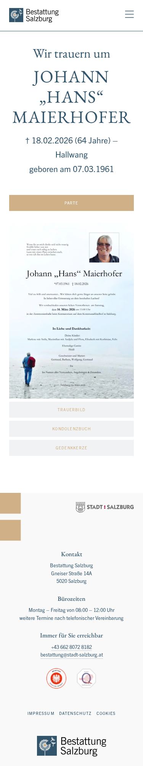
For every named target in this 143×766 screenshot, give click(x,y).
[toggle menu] (129, 14)
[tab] (71, 203)
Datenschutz (75, 713)
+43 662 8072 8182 (71, 647)
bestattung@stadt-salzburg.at (71, 654)
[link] (34, 15)
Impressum (41, 713)
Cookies (106, 713)
